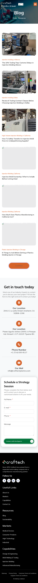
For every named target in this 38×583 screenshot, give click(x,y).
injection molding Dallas (10, 97)
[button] (35, 4)
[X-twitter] (18, 480)
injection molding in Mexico (11, 59)
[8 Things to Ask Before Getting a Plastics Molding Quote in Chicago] (19, 234)
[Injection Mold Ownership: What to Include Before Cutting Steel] (19, 158)
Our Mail (19, 368)
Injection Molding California (11, 173)
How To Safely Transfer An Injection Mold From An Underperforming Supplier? (18, 140)
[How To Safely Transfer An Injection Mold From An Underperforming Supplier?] (19, 120)
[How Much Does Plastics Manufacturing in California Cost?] (19, 196)
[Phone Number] (19, 344)
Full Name (8, 399)
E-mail (6, 408)
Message (7, 424)
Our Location (19, 308)
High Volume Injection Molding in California (16, 135)
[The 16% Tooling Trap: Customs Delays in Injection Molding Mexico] (19, 44)
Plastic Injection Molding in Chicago (14, 249)
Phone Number (19, 349)
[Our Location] (19, 303)
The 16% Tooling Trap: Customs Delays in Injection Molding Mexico (18, 64)
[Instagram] (9, 480)
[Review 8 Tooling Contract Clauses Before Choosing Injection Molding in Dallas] (19, 82)
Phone (6, 416)
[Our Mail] (19, 363)
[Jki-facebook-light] (4, 480)
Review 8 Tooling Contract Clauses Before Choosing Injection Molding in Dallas (18, 102)
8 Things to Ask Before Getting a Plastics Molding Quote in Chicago (17, 254)
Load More (19, 266)
